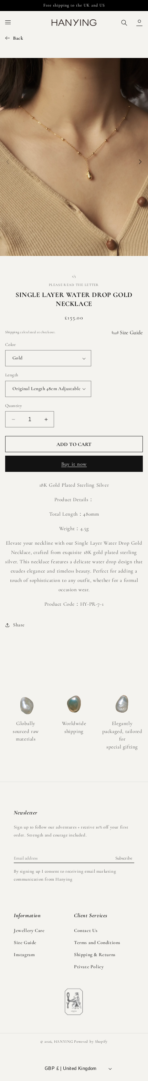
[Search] (124, 22)
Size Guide (130, 332)
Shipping (12, 332)
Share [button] (19, 625)
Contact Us (86, 930)
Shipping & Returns (95, 955)
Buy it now (74, 464)
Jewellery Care (29, 930)
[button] (8, 22)
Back (18, 38)
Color (10, 344)
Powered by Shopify (91, 1041)
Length (11, 375)
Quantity (13, 405)
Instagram (24, 955)
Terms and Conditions (97, 942)
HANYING (63, 1041)
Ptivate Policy (89, 967)
